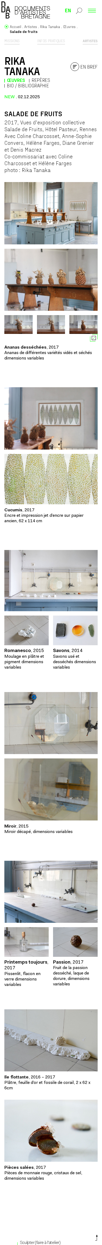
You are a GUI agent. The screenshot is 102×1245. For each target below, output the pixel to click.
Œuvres (16, 80)
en (68, 10)
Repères (41, 80)
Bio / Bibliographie (28, 86)
